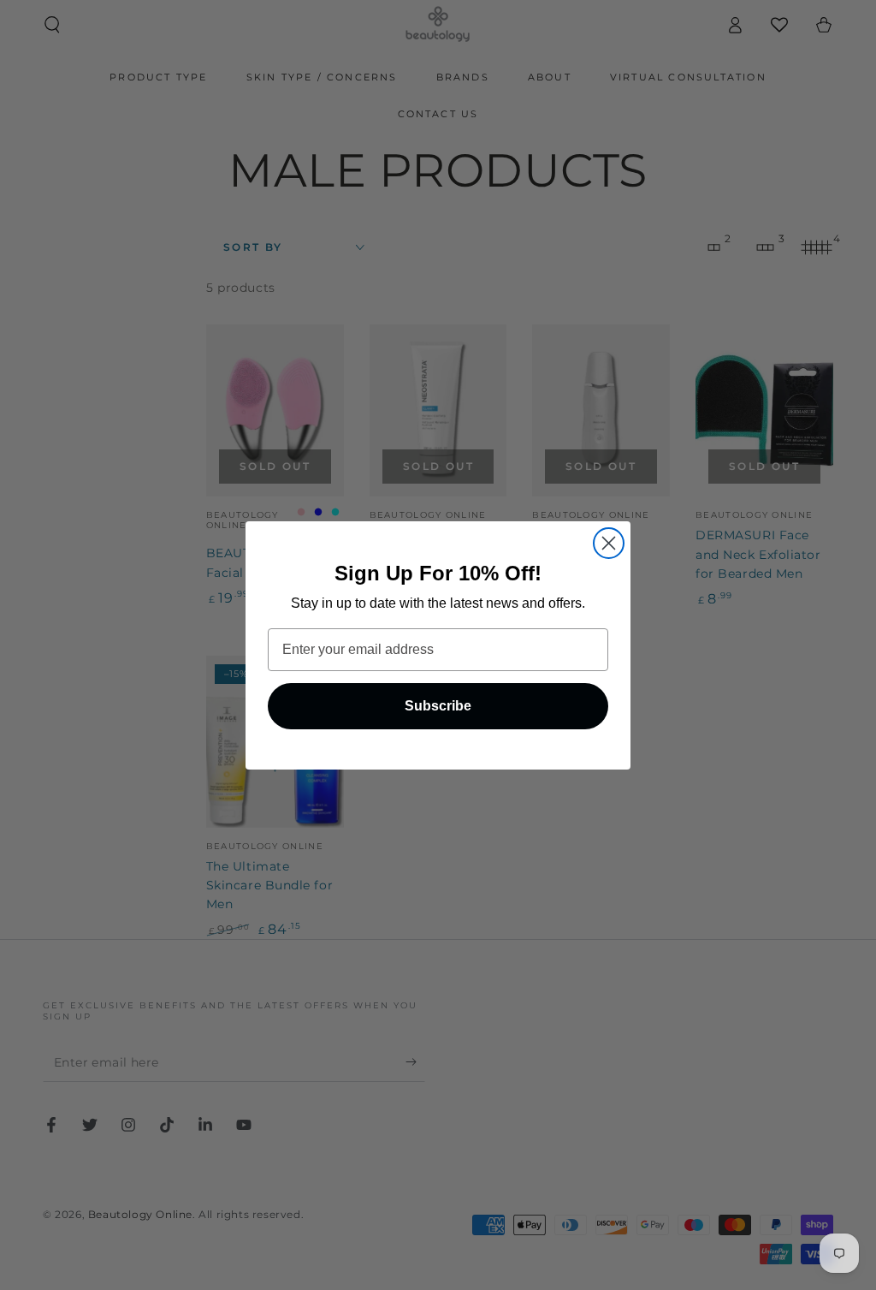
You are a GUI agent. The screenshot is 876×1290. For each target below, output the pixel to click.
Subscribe (438, 706)
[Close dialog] (609, 543)
